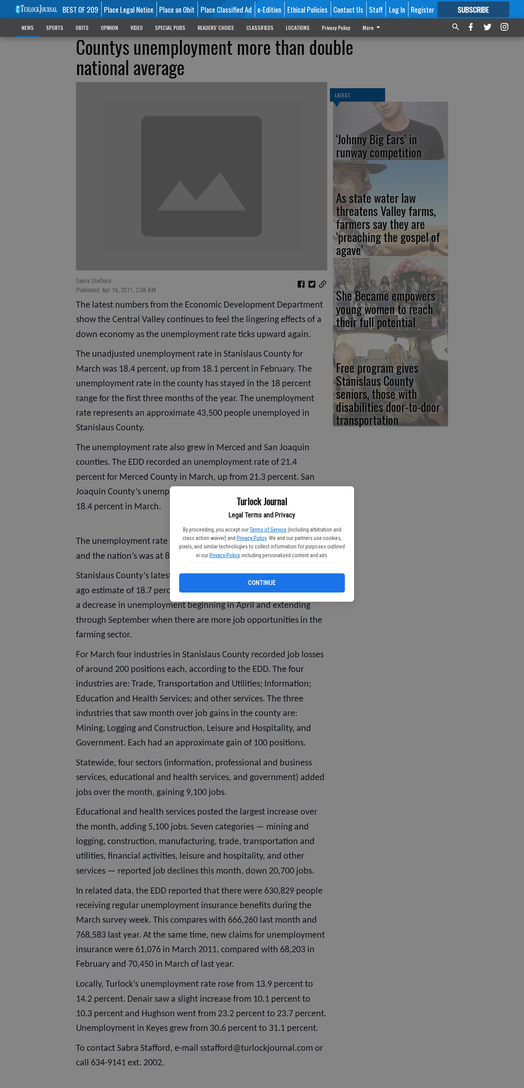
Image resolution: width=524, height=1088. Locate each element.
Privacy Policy (252, 538)
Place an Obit (176, 9)
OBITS (82, 27)
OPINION (109, 27)
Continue (261, 582)
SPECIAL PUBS (170, 27)
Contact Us (348, 9)
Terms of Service (268, 530)
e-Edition (269, 9)
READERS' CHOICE (216, 27)
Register (422, 9)
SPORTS (54, 27)
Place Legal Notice (128, 9)
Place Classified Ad (226, 9)
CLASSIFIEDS (260, 27)
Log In (397, 9)
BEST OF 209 (80, 9)
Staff (376, 9)
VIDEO (136, 27)
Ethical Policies (307, 9)
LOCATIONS (298, 27)
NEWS (27, 27)
